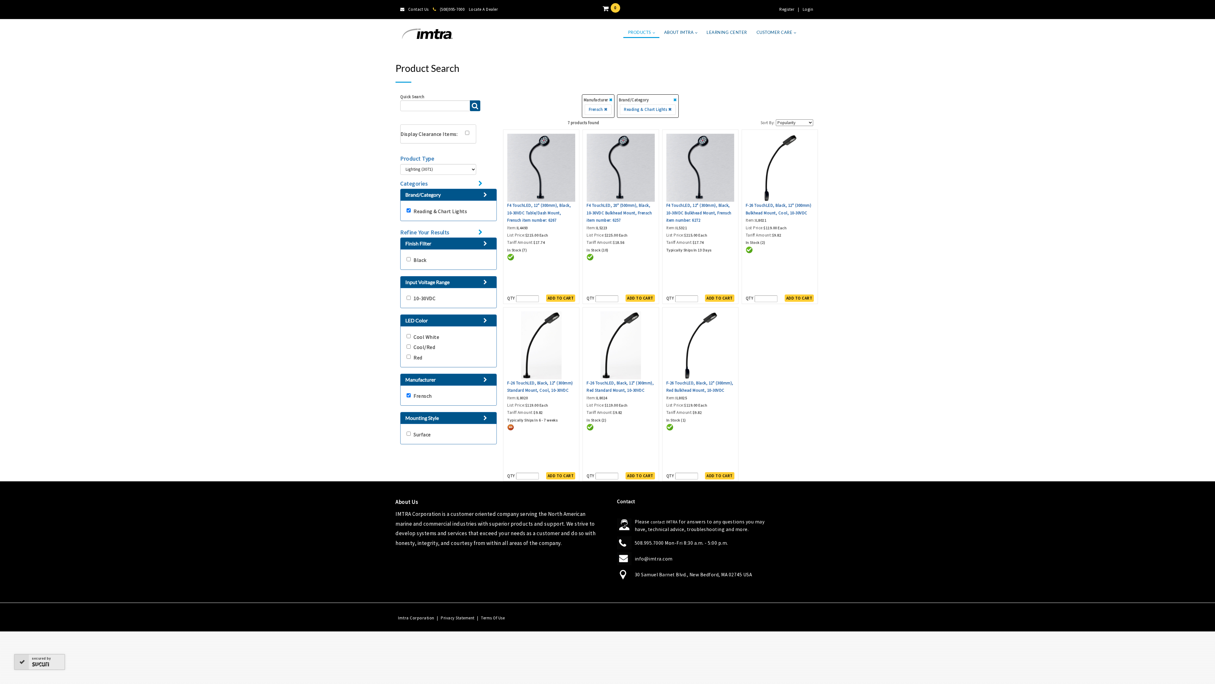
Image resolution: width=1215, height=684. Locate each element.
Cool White (426, 337)
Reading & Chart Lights (440, 211)
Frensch (423, 396)
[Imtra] (427, 34)
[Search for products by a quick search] (475, 105)
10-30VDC (424, 298)
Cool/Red (424, 347)
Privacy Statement (458, 618)
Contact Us (418, 9)
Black (420, 260)
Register (786, 9)
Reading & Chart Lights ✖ (648, 109)
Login (808, 9)
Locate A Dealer (483, 9)
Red (418, 357)
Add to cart (561, 298)
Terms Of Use (493, 618)
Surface (422, 434)
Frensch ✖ (598, 109)
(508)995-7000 (452, 9)
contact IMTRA (664, 522)
